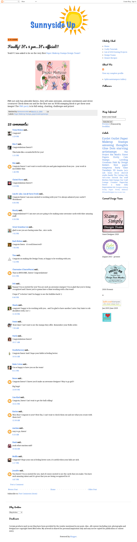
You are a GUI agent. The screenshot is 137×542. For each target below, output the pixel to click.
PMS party (24, 106)
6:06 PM (15, 203)
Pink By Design (120, 162)
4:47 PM (15, 480)
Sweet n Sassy (111, 185)
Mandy (15, 210)
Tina (14, 255)
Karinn (15, 411)
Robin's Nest (110, 165)
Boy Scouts (118, 192)
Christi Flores (17, 180)
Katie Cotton (17, 364)
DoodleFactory (18, 350)
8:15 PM (15, 276)
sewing (125, 187)
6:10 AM (15, 435)
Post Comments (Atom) (28, 494)
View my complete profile (112, 73)
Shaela (15, 305)
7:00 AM (15, 328)
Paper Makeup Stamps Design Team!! (63, 53)
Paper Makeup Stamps (22, 114)
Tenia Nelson (17, 130)
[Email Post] (47, 111)
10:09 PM (16, 390)
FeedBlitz (106, 126)
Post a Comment (16, 485)
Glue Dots (108, 148)
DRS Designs (117, 187)
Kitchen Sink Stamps (110, 180)
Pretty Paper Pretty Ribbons (115, 189)
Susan (14, 322)
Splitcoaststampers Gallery (115, 79)
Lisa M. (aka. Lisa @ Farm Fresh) (25, 194)
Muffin (15, 456)
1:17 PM (15, 463)
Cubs (123, 192)
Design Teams (110, 55)
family (110, 175)
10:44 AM (16, 449)
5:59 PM (15, 186)
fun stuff (124, 178)
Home (53, 489)
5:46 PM (15, 172)
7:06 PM (15, 248)
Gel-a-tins (106, 178)
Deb (14, 284)
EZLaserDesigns (108, 192)
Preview (105, 124)
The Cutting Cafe (121, 175)
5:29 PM (15, 136)
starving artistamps (115, 150)
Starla (14, 336)
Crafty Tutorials (110, 49)
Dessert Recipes (110, 58)
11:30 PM (16, 314)
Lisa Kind (16, 397)
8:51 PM (15, 371)
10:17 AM (16, 342)
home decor (113, 173)
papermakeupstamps (40, 114)
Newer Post (13, 489)
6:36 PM (15, 219)
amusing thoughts (115, 145)
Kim (14, 163)
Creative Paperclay (119, 182)
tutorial (115, 178)
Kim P (14, 144)
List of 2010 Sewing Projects (115, 52)
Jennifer (15, 471)
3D (114, 170)
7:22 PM (15, 262)
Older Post (92, 489)
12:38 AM (16, 420)
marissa (15, 428)
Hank (14, 442)
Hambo (120, 170)
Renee (14, 378)
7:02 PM (15, 234)
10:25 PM (16, 404)
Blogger (73, 537)
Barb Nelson (17, 241)
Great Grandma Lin (20, 227)
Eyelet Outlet (110, 138)
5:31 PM (15, 155)
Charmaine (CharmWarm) (23, 269)
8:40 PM (15, 297)
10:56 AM (16, 357)
